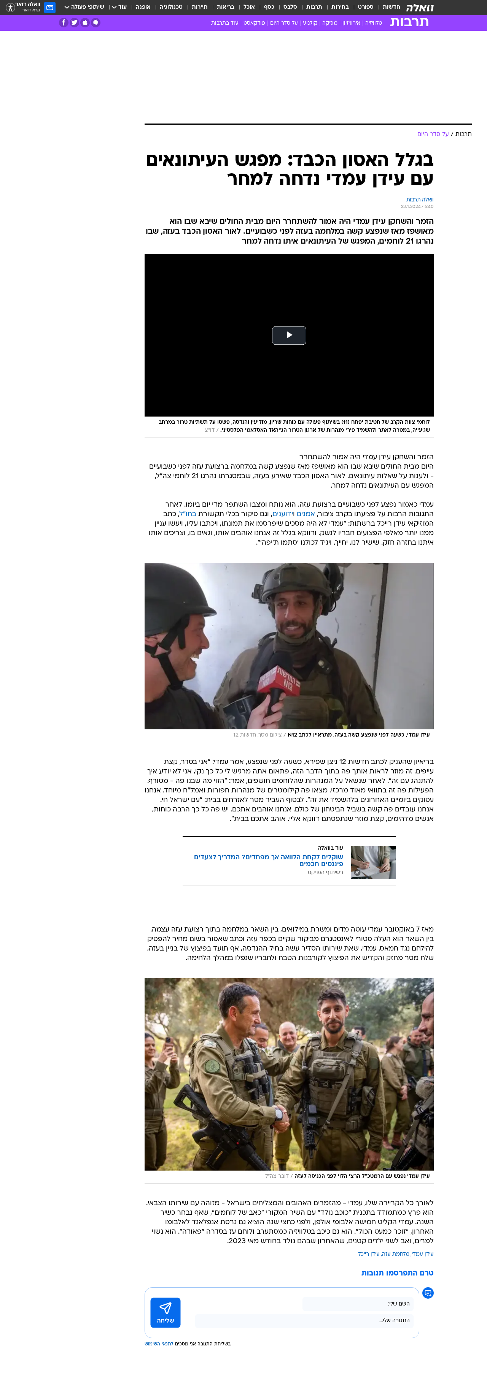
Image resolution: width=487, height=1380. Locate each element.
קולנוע (310, 23)
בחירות (340, 7)
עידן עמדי (423, 1254)
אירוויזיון (351, 23)
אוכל (249, 7)
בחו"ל (188, 514)
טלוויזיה (373, 23)
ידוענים (282, 514)
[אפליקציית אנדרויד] (95, 22)
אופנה (143, 7)
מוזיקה (329, 23)
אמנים (306, 514)
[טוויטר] (74, 22)
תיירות (200, 7)
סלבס (290, 7)
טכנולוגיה (171, 7)
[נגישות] (10, 8)
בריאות (225, 7)
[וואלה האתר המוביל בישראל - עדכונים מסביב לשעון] (420, 7)
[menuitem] (387, 7)
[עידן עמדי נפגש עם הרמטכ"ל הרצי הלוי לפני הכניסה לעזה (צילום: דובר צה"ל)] (289, 1081)
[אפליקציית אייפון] (85, 22)
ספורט (366, 7)
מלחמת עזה (395, 1254)
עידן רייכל (369, 1254)
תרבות (314, 7)
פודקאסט (254, 23)
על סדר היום (284, 23)
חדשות (391, 7)
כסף (269, 7)
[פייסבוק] (63, 22)
